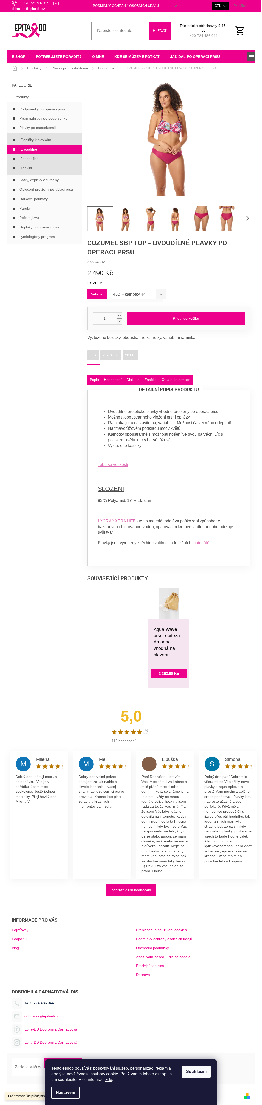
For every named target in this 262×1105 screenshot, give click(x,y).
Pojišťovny (20, 930)
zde (108, 1079)
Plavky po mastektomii (37, 128)
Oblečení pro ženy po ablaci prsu (46, 189)
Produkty (21, 97)
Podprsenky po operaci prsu (42, 109)
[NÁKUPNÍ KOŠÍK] (242, 31)
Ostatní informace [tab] (176, 380)
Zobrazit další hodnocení (131, 890)
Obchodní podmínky (152, 948)
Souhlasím (196, 1071)
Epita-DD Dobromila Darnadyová (50, 1029)
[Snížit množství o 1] (119, 321)
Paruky (25, 208)
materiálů (200, 543)
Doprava (143, 975)
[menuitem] (18, 56)
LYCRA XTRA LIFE (117, 521)
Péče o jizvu (29, 218)
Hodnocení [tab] (113, 380)
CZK (218, 6)
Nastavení (65, 1092)
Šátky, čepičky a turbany (39, 180)
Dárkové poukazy (33, 199)
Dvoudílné (29, 149)
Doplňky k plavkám (36, 140)
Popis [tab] (94, 380)
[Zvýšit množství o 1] (119, 315)
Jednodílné (30, 159)
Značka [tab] (151, 380)
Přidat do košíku (186, 318)
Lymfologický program (37, 236)
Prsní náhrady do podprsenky (43, 118)
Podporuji (19, 939)
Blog (15, 948)
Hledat (160, 31)
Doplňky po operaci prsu (39, 227)
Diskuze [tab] (133, 380)
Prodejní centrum (150, 966)
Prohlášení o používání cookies (161, 930)
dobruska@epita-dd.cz (42, 1016)
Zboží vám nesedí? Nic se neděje (163, 957)
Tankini (26, 168)
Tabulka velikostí (113, 464)
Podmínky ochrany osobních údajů (126, 6)
